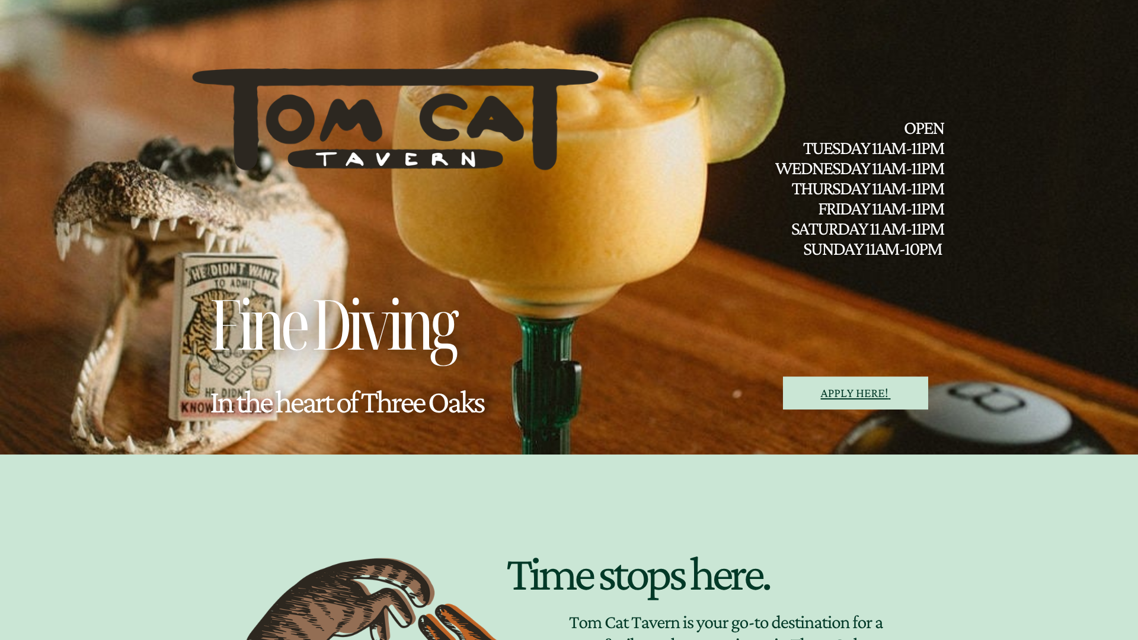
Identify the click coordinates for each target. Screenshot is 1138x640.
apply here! (854, 393)
